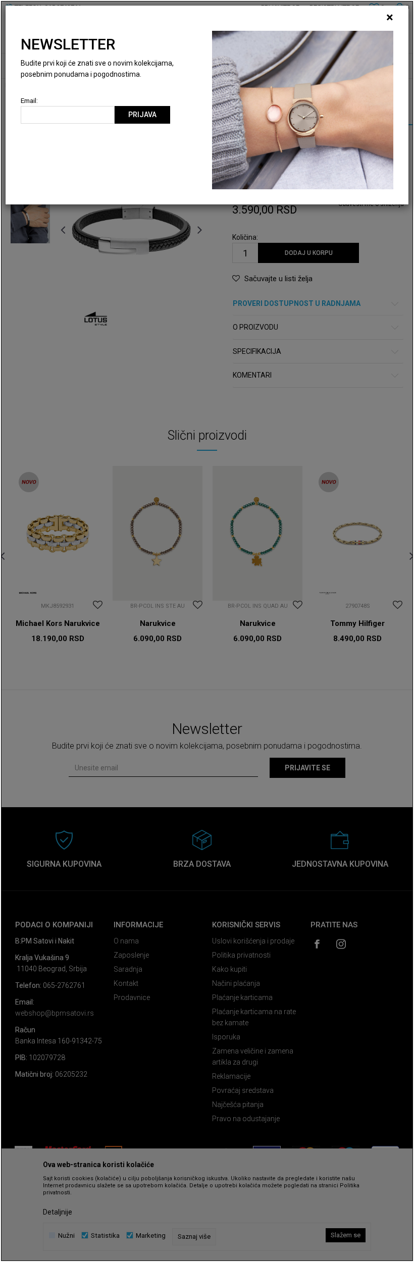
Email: (29, 100)
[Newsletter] (302, 110)
